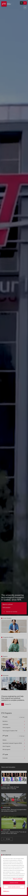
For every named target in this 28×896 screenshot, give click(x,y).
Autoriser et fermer (14, 882)
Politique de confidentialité (18, 878)
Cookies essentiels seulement (14, 887)
